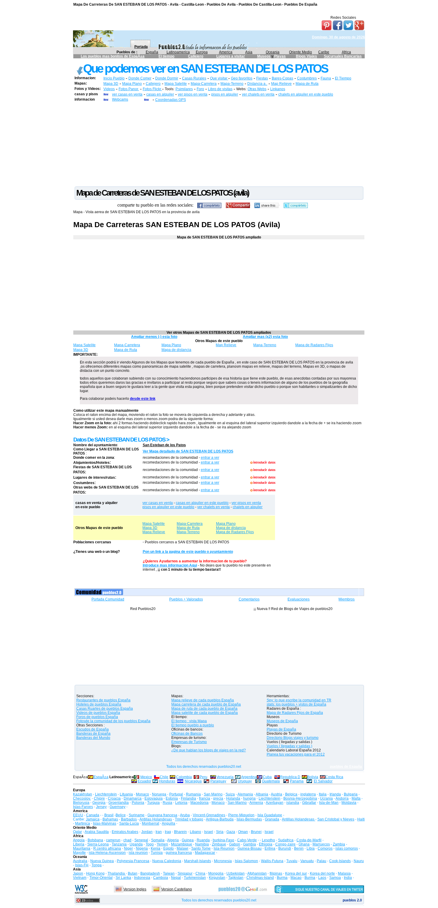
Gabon (234, 844)
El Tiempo (343, 78)
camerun (113, 840)
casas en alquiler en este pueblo (202, 503)
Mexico (146, 777)
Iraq (168, 832)
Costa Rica (334, 777)
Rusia (167, 803)
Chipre (99, 798)
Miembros (346, 599)
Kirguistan (217, 878)
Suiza (230, 794)
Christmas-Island (260, 878)
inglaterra (308, 794)
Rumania (193, 794)
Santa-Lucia (129, 823)
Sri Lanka (123, 878)
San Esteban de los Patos (164, 445)
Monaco (142, 794)
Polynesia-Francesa (133, 861)
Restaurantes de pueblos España (103, 700)
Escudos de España (92, 729)
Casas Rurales (194, 78)
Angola (79, 840)
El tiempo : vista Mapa (189, 721)
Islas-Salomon (246, 861)
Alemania (245, 794)
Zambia (339, 844)
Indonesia (142, 878)
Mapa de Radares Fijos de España (295, 713)
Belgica (291, 794)
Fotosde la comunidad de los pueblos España (113, 721)
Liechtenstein (106, 794)
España (152, 52)
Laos (322, 878)
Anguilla (168, 823)
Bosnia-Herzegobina (300, 798)
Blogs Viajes (306, 56)
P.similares (184, 89)
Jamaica (93, 819)
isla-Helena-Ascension (107, 853)
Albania (262, 794)
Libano (195, 832)
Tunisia (157, 853)
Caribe (323, 52)
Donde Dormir (166, 78)
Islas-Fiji (81, 865)
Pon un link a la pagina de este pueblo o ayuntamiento (188, 552)
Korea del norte (322, 873)
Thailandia (117, 873)
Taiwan (169, 873)
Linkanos (277, 89)
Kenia (155, 848)
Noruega (159, 794)
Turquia (153, 803)
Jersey (101, 807)
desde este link (143, 399)
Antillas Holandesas (155, 819)
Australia (80, 861)
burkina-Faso (223, 840)
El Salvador (323, 781)
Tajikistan (235, 878)
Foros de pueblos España (97, 717)
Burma (282, 878)
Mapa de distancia (176, 350)
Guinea (188, 840)
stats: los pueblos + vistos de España (296, 704)
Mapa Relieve (153, 532)
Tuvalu (291, 861)
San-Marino (237, 803)
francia (204, 798)
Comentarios (249, 599)
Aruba (185, 815)
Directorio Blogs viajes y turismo (293, 738)
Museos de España (282, 721)
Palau (321, 861)
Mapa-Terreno (231, 84)
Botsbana (95, 840)
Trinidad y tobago (189, 819)
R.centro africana (107, 848)
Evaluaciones (299, 599)
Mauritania (81, 848)
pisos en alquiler (224, 94)
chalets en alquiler (248, 507)
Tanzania (119, 844)
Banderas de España (93, 733)
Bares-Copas (282, 78)
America (225, 52)
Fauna (326, 78)
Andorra (342, 798)
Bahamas (110, 819)
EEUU (78, 815)
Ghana (304, 844)
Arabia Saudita (97, 832)
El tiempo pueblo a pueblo (192, 725)
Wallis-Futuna (272, 861)
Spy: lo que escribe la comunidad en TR (299, 700)
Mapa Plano (132, 84)
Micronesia (223, 861)
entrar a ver (210, 457)
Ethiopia (265, 844)
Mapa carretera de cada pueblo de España (206, 704)
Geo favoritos (241, 78)
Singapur (185, 873)
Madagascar (205, 853)
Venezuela (225, 777)
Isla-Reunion (224, 848)
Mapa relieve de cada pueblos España (202, 700)
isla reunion (138, 853)
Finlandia (188, 798)
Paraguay (218, 781)
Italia (323, 794)
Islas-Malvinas (104, 823)
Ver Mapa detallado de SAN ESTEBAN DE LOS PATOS (188, 451)
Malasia (344, 873)
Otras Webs (257, 89)
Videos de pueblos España (98, 713)
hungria (249, 798)
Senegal (141, 840)
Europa (202, 52)
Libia (311, 848)
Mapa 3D (110, 84)
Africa (346, 52)
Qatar (77, 832)
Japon (78, 873)
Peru (203, 777)
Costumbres (307, 78)
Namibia (202, 844)
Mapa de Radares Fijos (314, 345)
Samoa (335, 878)
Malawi (182, 848)
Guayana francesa (162, 815)
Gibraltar (309, 803)
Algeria (173, 840)
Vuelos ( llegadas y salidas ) (289, 746)
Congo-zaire (285, 844)
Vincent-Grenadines (209, 815)
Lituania (126, 794)
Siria (219, 832)
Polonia (138, 803)
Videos (109, 89)
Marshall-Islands (197, 861)
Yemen (162, 844)
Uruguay (245, 781)
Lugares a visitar (230, 56)
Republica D (290, 777)
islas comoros (347, 848)
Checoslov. (82, 798)
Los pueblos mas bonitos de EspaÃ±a (113, 56)
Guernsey (117, 807)
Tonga (96, 865)
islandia (292, 803)
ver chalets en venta (258, 94)
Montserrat (150, 823)
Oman (243, 832)
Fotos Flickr (152, 89)
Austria (276, 794)
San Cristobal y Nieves (335, 819)
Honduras (167, 781)
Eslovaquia (154, 798)
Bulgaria (351, 794)
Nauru (359, 861)
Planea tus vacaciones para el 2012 (296, 754)
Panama (297, 781)
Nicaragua (193, 781)
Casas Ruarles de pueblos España (104, 708)
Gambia (249, 844)
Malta (356, 798)
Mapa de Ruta (307, 84)
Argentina (249, 777)
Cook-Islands (340, 861)
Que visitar (219, 78)
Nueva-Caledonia (166, 861)
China (200, 873)
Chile (164, 777)
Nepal (176, 878)
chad (127, 840)
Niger (128, 848)
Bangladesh (150, 873)
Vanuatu (307, 861)
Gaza (230, 832)
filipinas (276, 873)
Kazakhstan (82, 794)
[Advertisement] (219, 143)
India (348, 878)
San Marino (213, 794)
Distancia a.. (257, 84)
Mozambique (181, 844)
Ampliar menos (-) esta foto (154, 337)
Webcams (120, 99)
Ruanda (203, 840)
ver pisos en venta (192, 94)
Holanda (233, 798)
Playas (280, 56)
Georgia (98, 803)
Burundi (284, 848)
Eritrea (270, 848)
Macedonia (199, 803)
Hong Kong (95, 873)
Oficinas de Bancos (187, 733)
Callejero (195, 56)
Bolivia (312, 777)
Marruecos (321, 844)
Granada (272, 819)
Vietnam (79, 878)
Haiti (361, 819)
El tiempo (166, 56)
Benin (299, 848)
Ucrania (326, 798)
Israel (208, 832)
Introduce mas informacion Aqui (170, 565)
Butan (132, 873)
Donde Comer (139, 78)
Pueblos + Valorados (186, 599)
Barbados (129, 819)
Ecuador (144, 781)
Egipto (168, 848)
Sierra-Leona (98, 844)
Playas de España (281, 729)
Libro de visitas (220, 89)
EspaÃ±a (101, 777)
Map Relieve (281, 84)
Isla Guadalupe (269, 815)
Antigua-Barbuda (220, 819)
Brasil (109, 815)
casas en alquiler (160, 94)
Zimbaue (219, 844)
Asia (248, 52)
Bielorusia (81, 803)
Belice (121, 815)
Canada (92, 815)
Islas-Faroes (83, 807)
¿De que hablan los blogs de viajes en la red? (208, 750)
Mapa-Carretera (204, 84)
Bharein (180, 832)
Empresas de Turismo (189, 742)
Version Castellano (176, 889)
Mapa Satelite (175, 84)
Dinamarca (133, 798)
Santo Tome (201, 848)
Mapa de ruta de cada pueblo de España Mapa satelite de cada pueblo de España (204, 710)
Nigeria (142, 848)
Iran (159, 832)
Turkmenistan (195, 878)
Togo (150, 844)
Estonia (172, 798)
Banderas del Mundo (93, 738)
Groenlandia (118, 803)
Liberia (78, 844)
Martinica (82, 823)
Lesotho (268, 840)
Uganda (136, 844)
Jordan (147, 832)
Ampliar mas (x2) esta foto (265, 337)
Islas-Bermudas (249, 819)
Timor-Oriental (101, 878)
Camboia (160, 878)
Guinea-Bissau (249, 848)
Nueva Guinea (102, 861)
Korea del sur (296, 873)
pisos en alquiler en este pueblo (168, 507)
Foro (200, 89)
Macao (296, 878)
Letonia (181, 803)
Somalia (157, 840)
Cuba (267, 777)
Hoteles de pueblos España (98, 704)
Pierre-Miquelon (241, 815)
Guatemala (271, 781)
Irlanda (335, 794)
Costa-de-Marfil (308, 840)
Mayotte (79, 853)
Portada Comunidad (107, 599)
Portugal (176, 794)
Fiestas (262, 78)
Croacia (114, 798)
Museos (264, 56)
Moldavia (348, 803)
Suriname (137, 815)
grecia (218, 798)
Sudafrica (285, 840)
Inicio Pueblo (114, 78)
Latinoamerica (178, 52)
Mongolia (215, 873)
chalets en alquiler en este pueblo (305, 94)
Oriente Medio (300, 52)
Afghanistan (257, 873)
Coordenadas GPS (170, 100)
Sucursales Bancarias (343, 56)
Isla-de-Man (328, 803)
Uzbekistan (235, 873)
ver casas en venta (127, 94)
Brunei (256, 832)
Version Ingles (134, 889)
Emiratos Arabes (125, 832)
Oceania (272, 52)
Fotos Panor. (129, 89)
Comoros (325, 848)
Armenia (256, 803)
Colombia (184, 777)
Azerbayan (274, 803)
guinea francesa (179, 853)
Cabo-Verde (247, 840)
